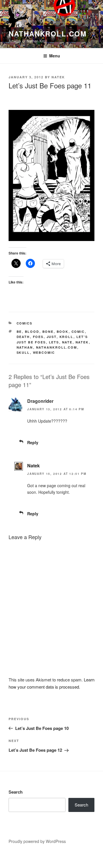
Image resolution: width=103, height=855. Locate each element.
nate (67, 342)
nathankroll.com (48, 33)
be (19, 331)
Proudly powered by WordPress (37, 841)
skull (23, 352)
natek (82, 342)
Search (16, 792)
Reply (32, 442)
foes (38, 337)
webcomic (44, 352)
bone (48, 331)
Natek (58, 77)
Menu (54, 56)
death (23, 337)
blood (32, 331)
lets (54, 342)
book (63, 331)
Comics (25, 323)
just (52, 337)
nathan (25, 347)
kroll (67, 337)
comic (78, 331)
